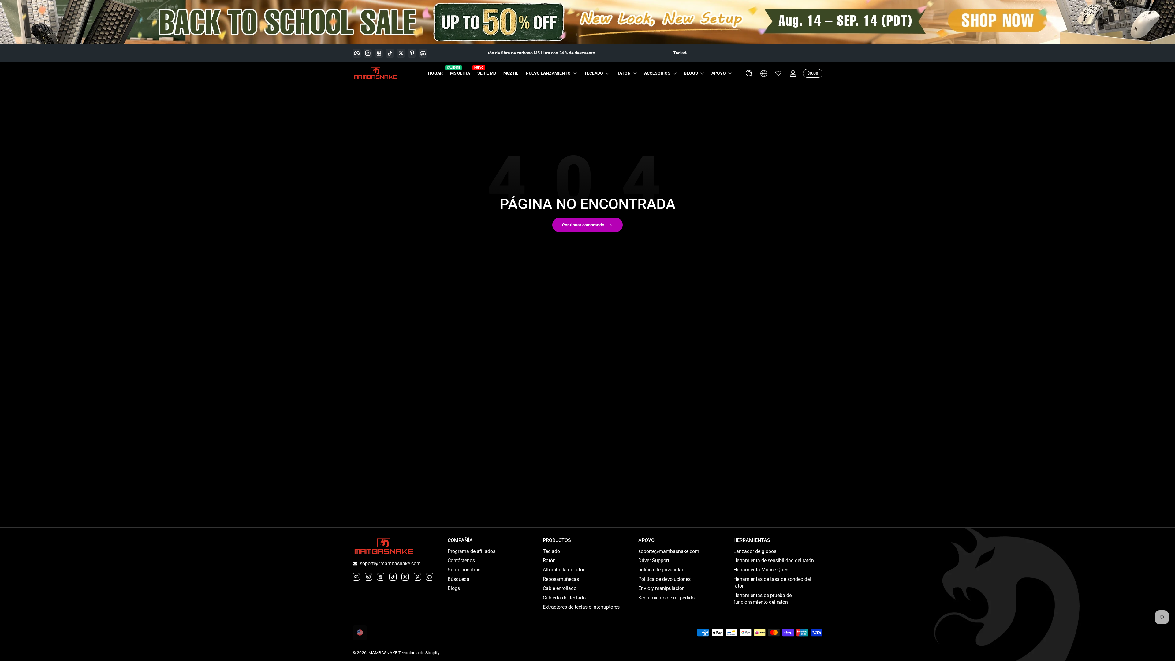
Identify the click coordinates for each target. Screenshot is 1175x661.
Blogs (454, 588)
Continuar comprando (583, 224)
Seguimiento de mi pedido (666, 598)
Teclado (551, 551)
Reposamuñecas (561, 579)
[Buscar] (749, 73)
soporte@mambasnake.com (390, 563)
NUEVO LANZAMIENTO (548, 73)
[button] (749, 73)
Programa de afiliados (471, 551)
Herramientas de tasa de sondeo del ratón (772, 582)
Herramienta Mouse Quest (761, 570)
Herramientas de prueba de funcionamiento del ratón (762, 598)
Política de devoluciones (664, 579)
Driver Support (653, 560)
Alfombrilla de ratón (564, 570)
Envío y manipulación (661, 588)
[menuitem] (492, 551)
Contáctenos (461, 560)
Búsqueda (458, 579)
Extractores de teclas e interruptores (581, 607)
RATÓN (624, 73)
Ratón (549, 560)
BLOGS (691, 73)
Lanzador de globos (754, 551)
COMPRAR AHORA (655, 52)
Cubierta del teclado (564, 598)
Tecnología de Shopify (419, 652)
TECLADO (593, 73)
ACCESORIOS (657, 73)
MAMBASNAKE (382, 652)
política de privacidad (661, 570)
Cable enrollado (559, 588)
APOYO (718, 73)
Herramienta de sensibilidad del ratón (773, 560)
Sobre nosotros (464, 570)
